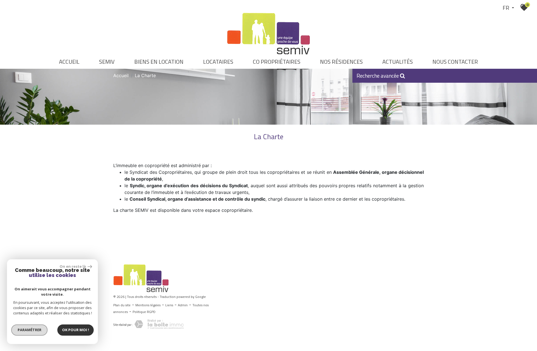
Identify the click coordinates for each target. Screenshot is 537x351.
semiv (107, 61)
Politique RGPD (144, 311)
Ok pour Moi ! (75, 329)
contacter (455, 61)
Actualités (397, 61)
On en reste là (73, 266)
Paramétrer (29, 329)
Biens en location (158, 61)
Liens (169, 305)
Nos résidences (341, 61)
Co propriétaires (276, 61)
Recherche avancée (378, 76)
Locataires (218, 61)
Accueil (69, 61)
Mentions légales (148, 305)
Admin (183, 305)
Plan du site (122, 305)
